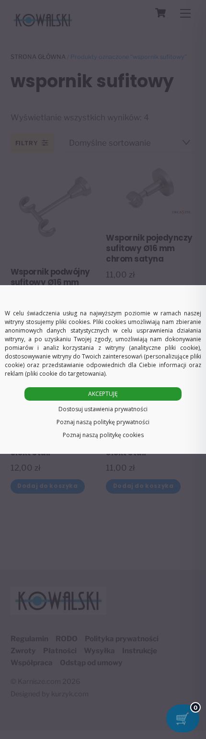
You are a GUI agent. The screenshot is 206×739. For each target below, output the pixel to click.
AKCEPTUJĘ (103, 394)
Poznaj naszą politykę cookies (103, 435)
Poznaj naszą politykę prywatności (103, 422)
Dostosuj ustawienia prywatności (103, 409)
